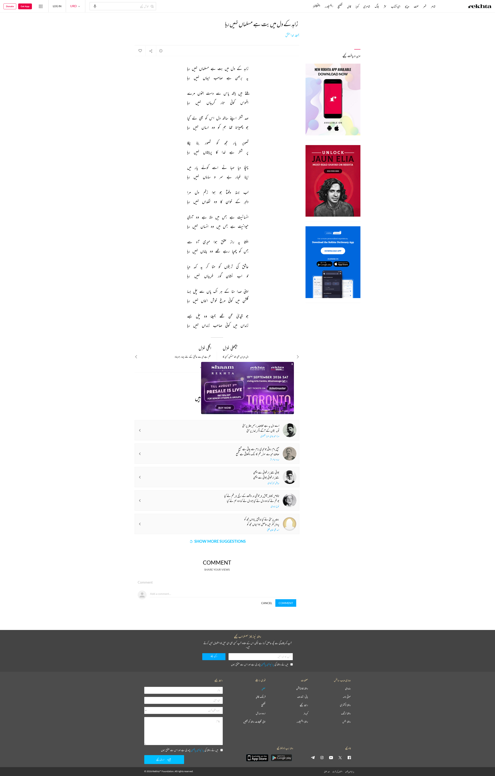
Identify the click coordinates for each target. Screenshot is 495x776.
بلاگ (377, 6)
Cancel (266, 603)
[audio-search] (95, 6)
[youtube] (331, 757)
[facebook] (349, 757)
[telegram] (313, 757)
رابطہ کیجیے (304, 705)
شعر (424, 6)
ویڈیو (407, 6)
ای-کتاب (395, 6)
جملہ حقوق (327, 771)
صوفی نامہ (347, 696)
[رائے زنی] (161, 51)
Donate (10, 6)
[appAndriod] (281, 757)
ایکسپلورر (329, 6)
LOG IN (57, 6)
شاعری (366, 6)
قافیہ (349, 6)
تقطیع (340, 6)
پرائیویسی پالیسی (267, 664)
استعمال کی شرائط (337, 771)
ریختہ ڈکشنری (345, 705)
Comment (286, 603)
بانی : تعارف (302, 696)
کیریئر (305, 713)
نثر (385, 6)
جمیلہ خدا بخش (292, 35)
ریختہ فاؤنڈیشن (302, 688)
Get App (25, 6)
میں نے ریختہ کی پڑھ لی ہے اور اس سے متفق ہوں (259, 664)
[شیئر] (150, 50)
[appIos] (257, 757)
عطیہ (263, 688)
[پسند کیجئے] (140, 50)
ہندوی (348, 688)
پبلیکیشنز (316, 6)
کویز (357, 6)
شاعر (433, 6)
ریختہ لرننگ (346, 713)
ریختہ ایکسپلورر (302, 721)
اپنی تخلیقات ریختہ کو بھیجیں (254, 721)
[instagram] (322, 757)
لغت (416, 6)
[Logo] (480, 6)
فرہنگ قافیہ (260, 696)
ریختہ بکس (346, 721)
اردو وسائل (260, 713)
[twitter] (340, 757)
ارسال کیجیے (160, 759)
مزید (306, 6)
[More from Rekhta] (40, 6)
